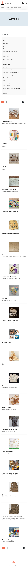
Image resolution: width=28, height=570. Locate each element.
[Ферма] (14, 356)
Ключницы (5, 67)
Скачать (7, 7)
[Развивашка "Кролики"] (14, 269)
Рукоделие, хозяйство (7, 46)
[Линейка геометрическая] (14, 313)
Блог (16, 566)
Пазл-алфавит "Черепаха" (9, 386)
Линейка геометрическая (10, 320)
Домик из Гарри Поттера (9, 429)
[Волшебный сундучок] (14, 532)
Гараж (4, 166)
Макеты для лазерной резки (6, 8)
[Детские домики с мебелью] (14, 225)
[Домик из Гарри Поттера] (14, 422)
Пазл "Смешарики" (7, 451)
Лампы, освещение (6, 85)
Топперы (4, 38)
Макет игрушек (6, 342)
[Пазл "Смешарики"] (14, 443)
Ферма (4, 364)
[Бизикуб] (14, 291)
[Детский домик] (14, 487)
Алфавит (4, 255)
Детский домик (6, 495)
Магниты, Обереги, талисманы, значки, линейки (12, 77)
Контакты (21, 566)
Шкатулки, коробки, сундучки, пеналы (10, 75)
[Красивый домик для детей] (14, 465)
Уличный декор (6, 56)
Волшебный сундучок (8, 540)
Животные (5, 93)
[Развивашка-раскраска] (14, 182)
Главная (2, 7)
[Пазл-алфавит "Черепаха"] (14, 378)
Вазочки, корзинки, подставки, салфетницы (11, 88)
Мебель (4, 40)
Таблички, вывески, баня (8, 59)
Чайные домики (6, 61)
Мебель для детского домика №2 (12, 517)
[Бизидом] (14, 135)
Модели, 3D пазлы (6, 64)
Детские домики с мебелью (10, 233)
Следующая (18, 101)
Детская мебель (7, 121)
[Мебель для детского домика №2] (14, 509)
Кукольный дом (6, 407)
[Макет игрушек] (14, 334)
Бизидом (4, 143)
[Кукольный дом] (14, 400)
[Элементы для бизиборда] (14, 203)
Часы (4, 90)
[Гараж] (14, 158)
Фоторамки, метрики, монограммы (10, 83)
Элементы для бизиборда (10, 211)
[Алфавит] (14, 247)
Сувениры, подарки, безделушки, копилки (11, 69)
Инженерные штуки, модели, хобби (10, 51)
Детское (4, 80)
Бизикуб (4, 298)
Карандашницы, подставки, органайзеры (11, 72)
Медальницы (5, 43)
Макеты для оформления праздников (10, 54)
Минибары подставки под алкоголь (10, 48)
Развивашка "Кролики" (8, 277)
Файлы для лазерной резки (16, 7)
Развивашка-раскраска (9, 189)
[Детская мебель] (14, 114)
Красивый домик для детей (10, 473)
